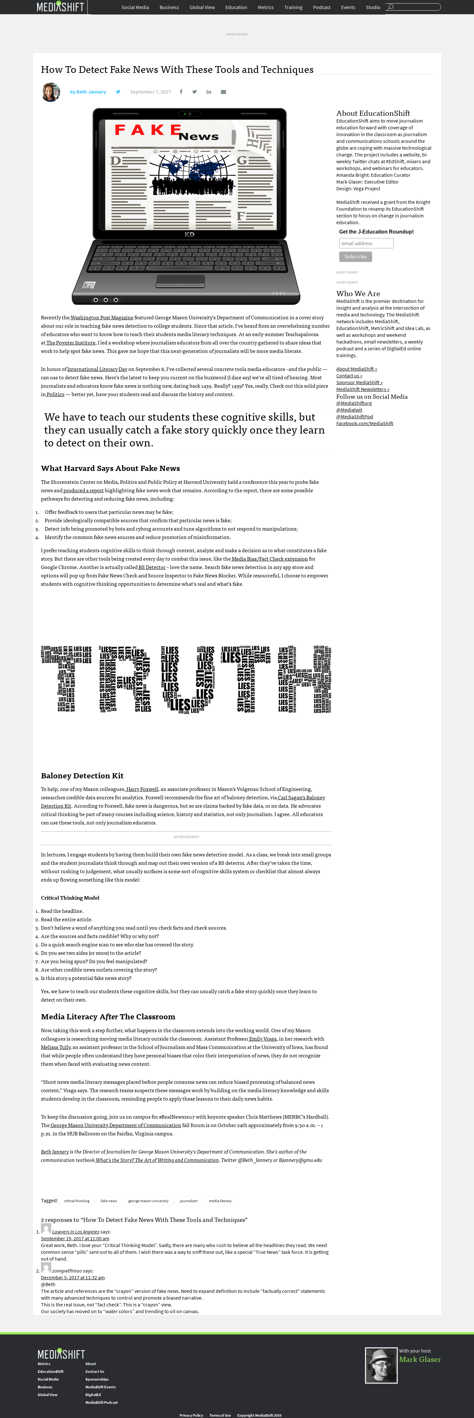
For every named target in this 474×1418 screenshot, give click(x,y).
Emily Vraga (262, 1038)
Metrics (266, 7)
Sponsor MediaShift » (359, 382)
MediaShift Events (100, 1387)
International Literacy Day (97, 368)
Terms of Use (220, 1415)
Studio (373, 7)
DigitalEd (93, 1394)
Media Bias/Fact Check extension (269, 558)
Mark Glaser (420, 1358)
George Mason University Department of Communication (115, 1125)
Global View (202, 7)
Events (348, 7)
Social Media (135, 7)
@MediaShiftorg (354, 403)
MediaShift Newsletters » (363, 389)
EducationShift (51, 1371)
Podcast (322, 7)
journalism (189, 1200)
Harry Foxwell (141, 788)
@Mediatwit (349, 409)
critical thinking (76, 1200)
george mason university (148, 1200)
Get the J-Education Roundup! (376, 232)
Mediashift (60, 5)
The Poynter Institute (70, 342)
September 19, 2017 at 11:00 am (75, 1238)
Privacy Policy (191, 1415)
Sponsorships (97, 1379)
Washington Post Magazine (101, 317)
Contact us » (349, 375)
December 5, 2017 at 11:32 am (73, 1277)
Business (169, 7)
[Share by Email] (219, 91)
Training (293, 7)
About (90, 1363)
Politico (55, 394)
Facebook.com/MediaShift (364, 423)
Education (236, 7)
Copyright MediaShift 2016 (259, 1415)
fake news (109, 1200)
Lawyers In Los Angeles (75, 1231)
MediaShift (61, 1353)
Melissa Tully (55, 1047)
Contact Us (94, 1371)
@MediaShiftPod (354, 416)
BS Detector (151, 567)
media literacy (220, 1200)
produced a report (83, 490)
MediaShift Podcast (101, 1402)
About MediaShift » (356, 368)
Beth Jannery (91, 91)
